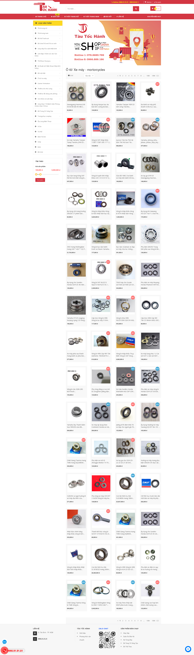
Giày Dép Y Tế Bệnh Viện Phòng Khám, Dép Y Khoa (47, 105)
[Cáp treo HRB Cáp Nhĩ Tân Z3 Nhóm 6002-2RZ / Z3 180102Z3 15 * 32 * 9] (150, 305)
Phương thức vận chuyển (85, 638)
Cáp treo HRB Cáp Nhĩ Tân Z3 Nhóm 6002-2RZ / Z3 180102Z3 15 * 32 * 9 (150, 320)
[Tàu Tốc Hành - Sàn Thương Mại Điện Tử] (46, 7)
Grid (71, 75)
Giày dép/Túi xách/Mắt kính (47, 49)
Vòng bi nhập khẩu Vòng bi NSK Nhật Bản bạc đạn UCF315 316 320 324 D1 (101, 213)
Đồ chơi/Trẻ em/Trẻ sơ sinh (47, 43)
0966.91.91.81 (42, 639)
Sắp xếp (88, 76)
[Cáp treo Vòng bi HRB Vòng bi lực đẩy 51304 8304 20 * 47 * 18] (101, 305)
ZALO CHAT (103, 628)
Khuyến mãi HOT (154, 16)
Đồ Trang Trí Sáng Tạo (45, 111)
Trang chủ (41, 16)
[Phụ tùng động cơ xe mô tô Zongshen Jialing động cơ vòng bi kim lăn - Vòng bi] (101, 376)
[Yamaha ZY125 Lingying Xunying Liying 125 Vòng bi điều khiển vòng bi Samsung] (76, 305)
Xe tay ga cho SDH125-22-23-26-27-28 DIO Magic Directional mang (124, 462)
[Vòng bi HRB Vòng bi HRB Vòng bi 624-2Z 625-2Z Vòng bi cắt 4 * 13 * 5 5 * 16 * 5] (125, 554)
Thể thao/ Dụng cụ (44, 61)
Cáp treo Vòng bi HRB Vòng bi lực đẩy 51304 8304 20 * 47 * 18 (100, 320)
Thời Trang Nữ (72, 16)
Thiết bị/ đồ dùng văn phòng (47, 94)
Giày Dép (56, 16)
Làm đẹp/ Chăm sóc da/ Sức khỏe (46, 55)
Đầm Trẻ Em (42, 137)
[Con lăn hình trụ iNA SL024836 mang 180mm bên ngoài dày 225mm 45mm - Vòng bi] (125, 483)
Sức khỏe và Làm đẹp (45, 99)
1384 (153, 76)
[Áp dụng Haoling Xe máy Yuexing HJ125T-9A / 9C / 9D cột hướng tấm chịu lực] (150, 412)
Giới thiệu (82, 633)
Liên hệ (121, 16)
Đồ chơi (40, 152)
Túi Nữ (40, 132)
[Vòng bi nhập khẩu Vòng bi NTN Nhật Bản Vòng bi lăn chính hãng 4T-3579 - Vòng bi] (125, 198)
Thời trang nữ (42, 28)
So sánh (158, 2)
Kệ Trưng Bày (127, 640)
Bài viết (108, 16)
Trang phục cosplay (44, 116)
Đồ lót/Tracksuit (43, 38)
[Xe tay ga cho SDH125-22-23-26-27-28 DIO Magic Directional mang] (125, 447)
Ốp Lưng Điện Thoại (44, 121)
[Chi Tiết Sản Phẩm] (72, 84)
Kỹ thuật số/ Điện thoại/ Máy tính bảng (47, 67)
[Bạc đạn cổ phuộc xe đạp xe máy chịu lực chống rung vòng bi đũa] (125, 234)
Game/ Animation (44, 83)
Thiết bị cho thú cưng (45, 89)
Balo (39, 147)
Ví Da (39, 126)
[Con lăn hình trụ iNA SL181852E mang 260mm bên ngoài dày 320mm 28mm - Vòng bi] (101, 554)
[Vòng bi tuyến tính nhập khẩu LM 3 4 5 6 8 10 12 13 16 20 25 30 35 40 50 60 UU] (101, 163)
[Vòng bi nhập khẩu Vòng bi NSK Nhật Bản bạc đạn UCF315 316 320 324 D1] (101, 198)
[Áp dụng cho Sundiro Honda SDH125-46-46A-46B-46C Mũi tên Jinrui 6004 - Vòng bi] (76, 269)
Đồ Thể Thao (127, 646)
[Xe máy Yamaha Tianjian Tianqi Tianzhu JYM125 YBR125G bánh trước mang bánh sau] (76, 127)
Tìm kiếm (40, 180)
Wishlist (149, 2)
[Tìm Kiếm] (136, 8)
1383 (148, 76)
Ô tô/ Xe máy (42, 78)
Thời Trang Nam (92, 16)
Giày (39, 142)
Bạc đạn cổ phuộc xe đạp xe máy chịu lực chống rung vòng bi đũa (125, 249)
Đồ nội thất (41, 73)
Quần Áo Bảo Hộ (128, 636)
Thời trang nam (43, 33)
